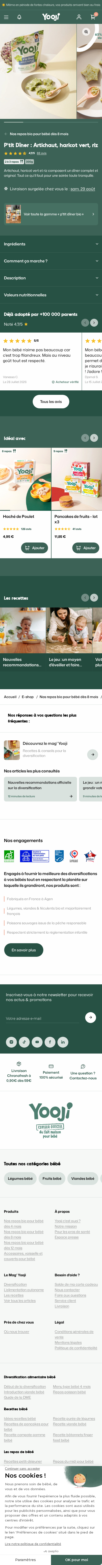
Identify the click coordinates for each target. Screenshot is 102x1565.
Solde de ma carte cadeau (76, 1284)
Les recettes (14, 1295)
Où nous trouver (16, 1331)
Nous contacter (67, 1289)
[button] (19, 17)
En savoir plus (24, 950)
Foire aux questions (70, 1295)
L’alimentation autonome (24, 1289)
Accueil (10, 696)
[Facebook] (50, 1042)
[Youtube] (37, 1042)
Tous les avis (51, 401)
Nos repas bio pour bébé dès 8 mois (39, 134)
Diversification (15, 1284)
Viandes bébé (82, 1178)
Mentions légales (68, 1342)
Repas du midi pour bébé (73, 1461)
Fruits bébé (52, 1178)
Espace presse (67, 1237)
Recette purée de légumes (74, 1418)
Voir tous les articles (20, 1300)
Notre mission (66, 1226)
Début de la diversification (25, 1386)
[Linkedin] (62, 1042)
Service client (65, 1300)
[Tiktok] (24, 1042)
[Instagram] (11, 1042)
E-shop (28, 696)
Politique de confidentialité (76, 1347)
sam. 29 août (83, 189)
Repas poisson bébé (69, 1391)
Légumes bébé (20, 1178)
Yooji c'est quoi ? (67, 1220)
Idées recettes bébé (20, 1418)
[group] (38, 71)
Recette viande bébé (69, 1423)
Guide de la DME (17, 1397)
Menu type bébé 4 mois (72, 1386)
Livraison (62, 1306)
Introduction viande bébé (24, 1391)
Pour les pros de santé (72, 1231)
